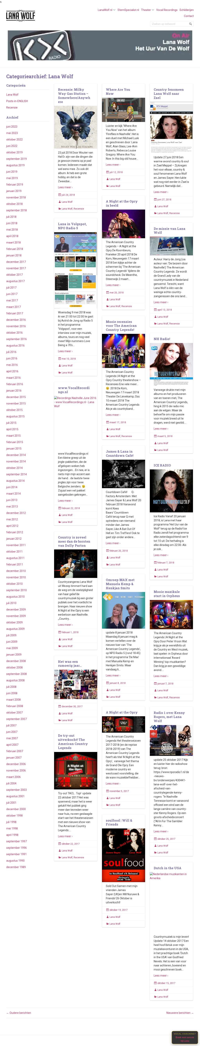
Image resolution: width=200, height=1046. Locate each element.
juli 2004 (11, 783)
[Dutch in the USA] (171, 902)
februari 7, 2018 (165, 562)
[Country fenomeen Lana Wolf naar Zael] (171, 128)
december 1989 (16, 867)
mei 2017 (12, 300)
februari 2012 (14, 532)
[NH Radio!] (171, 364)
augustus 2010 (15, 596)
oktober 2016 (14, 332)
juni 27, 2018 (164, 199)
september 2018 (16, 210)
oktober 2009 (14, 622)
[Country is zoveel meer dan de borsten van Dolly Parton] (75, 563)
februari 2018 (14, 249)
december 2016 (16, 319)
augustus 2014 (15, 480)
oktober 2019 (14, 152)
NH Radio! (162, 339)
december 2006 (16, 764)
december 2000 (16, 809)
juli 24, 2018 (68, 195)
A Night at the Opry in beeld (122, 203)
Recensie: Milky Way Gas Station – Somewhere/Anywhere (74, 95)
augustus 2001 (15, 796)
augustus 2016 (15, 345)
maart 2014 (13, 493)
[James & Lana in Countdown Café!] (123, 474)
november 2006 (16, 770)
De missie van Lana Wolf (169, 231)
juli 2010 (11, 603)
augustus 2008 (15, 680)
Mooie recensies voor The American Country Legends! (121, 326)
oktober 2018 (14, 203)
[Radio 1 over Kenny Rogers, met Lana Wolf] (171, 740)
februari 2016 (14, 384)
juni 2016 (11, 358)
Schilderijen (186, 10)
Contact (189, 16)
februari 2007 (14, 751)
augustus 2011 (15, 558)
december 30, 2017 (72, 706)
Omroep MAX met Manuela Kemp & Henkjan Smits (120, 584)
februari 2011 (14, 564)
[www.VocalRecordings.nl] (75, 423)
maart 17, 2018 (118, 422)
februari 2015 (14, 442)
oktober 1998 (14, 815)
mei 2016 (12, 364)
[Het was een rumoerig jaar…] (75, 684)
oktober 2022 (14, 139)
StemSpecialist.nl (128, 10)
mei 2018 (12, 229)
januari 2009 (13, 654)
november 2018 (16, 197)
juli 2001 (11, 802)
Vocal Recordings (167, 10)
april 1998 (12, 834)
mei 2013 (12, 506)
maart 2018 (13, 242)
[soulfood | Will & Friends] (123, 855)
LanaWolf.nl (105, 10)
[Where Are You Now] (123, 110)
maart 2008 (13, 699)
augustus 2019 (15, 165)
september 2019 (16, 158)
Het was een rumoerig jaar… (70, 663)
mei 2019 (12, 178)
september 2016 (16, 339)
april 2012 (12, 525)
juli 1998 (11, 822)
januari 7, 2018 (165, 683)
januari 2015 (13, 448)
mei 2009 (12, 648)
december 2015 (16, 397)
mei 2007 (12, 738)
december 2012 (16, 513)
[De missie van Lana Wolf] (171, 246)
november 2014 (16, 461)
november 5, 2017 (119, 791)
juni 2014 (11, 487)
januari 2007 (13, 757)
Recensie (12, 107)
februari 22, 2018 (71, 508)
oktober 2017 (14, 274)
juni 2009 (11, 641)
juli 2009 (11, 635)
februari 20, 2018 (119, 550)
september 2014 (16, 474)
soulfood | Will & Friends (119, 822)
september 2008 (16, 673)
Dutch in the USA (167, 868)
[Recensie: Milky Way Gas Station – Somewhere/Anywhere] (75, 127)
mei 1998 (12, 828)
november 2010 (16, 577)
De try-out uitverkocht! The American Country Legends (73, 741)
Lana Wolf (12, 94)
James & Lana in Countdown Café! (119, 453)
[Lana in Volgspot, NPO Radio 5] (75, 270)
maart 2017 (13, 306)
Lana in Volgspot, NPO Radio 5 (72, 226)
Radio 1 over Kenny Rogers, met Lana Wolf (169, 717)
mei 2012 (12, 519)
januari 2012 (13, 538)
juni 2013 (11, 500)
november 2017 (16, 268)
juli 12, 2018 (116, 172)
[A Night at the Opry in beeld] (123, 224)
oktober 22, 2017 (71, 843)
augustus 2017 (15, 281)
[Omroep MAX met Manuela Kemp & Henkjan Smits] (123, 610)
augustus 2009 (15, 628)
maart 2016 (13, 377)
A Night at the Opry (122, 712)
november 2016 (16, 326)
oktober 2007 (14, 712)
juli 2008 (11, 686)
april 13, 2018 (164, 309)
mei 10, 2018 (69, 358)
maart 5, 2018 (164, 436)
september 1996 (16, 847)
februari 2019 (14, 184)
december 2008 (16, 661)
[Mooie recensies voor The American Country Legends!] (123, 351)
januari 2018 (13, 255)
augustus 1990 (15, 860)
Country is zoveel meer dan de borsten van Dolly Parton (74, 541)
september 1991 (16, 854)
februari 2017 (14, 313)
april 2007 (12, 744)
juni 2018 (11, 223)
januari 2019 (13, 191)
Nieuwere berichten (180, 1012)
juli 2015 (11, 422)
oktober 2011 (14, 551)
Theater (146, 10)
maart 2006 (13, 777)
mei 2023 (12, 133)
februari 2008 (14, 706)
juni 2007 (11, 731)
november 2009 (16, 616)
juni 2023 (11, 126)
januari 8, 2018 (118, 683)
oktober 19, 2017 (119, 910)
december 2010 (16, 570)
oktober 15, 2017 (166, 983)
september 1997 (16, 841)
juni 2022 (11, 146)
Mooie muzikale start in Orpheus (167, 594)
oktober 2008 (14, 667)
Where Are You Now (118, 91)
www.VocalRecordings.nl (74, 390)
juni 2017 (11, 294)
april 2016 (12, 371)
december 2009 (16, 609)
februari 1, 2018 (70, 632)
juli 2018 (11, 216)
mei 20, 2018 (117, 292)
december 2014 (16, 455)
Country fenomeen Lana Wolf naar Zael (169, 93)
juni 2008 (11, 693)
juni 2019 (11, 171)
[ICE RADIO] (171, 491)
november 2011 (16, 545)
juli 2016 (11, 352)
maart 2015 (13, 435)
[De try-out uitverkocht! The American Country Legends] (75, 771)
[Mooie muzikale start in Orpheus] (171, 614)
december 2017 (16, 261)
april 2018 (12, 236)
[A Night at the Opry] (123, 724)
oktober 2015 (14, 409)
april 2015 (12, 429)
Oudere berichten (18, 1012)
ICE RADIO (162, 465)
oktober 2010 (14, 583)
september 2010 (16, 590)
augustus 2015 (15, 416)
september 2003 (16, 789)
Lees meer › (65, 187)
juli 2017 (11, 287)
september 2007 (16, 719)
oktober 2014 (14, 467)
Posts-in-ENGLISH (17, 101)
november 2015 (16, 403)
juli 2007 (11, 725)
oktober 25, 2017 (166, 839)
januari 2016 (13, 390)
